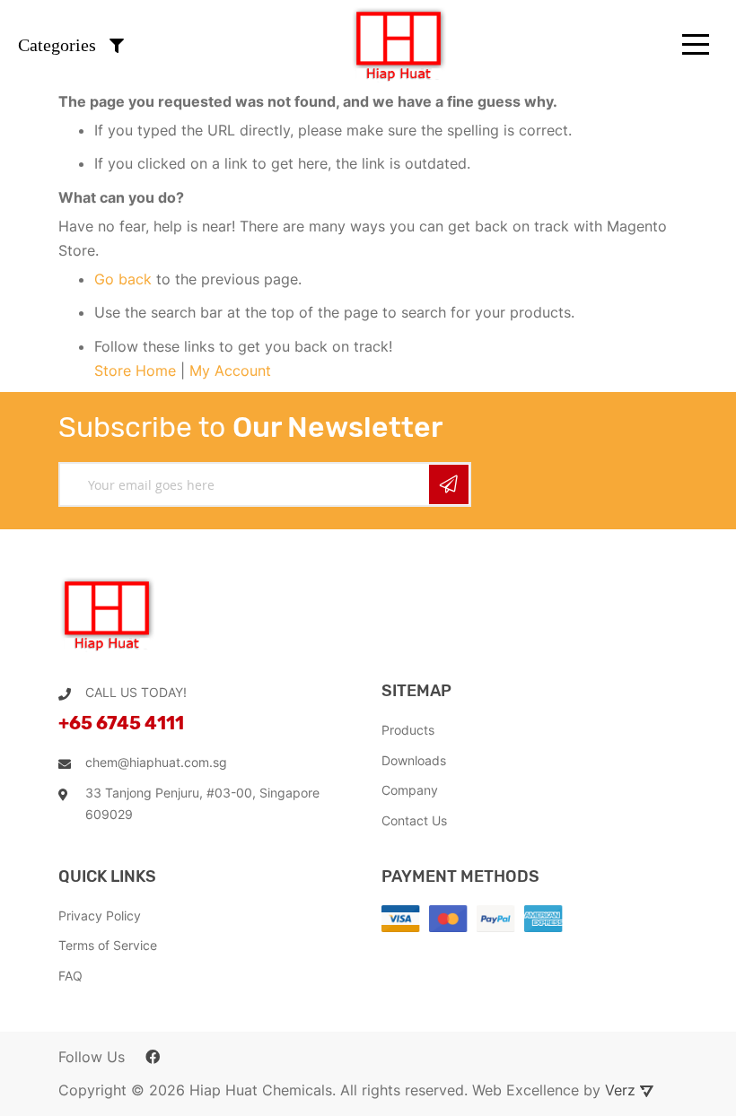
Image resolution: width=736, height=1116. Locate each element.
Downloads (413, 760)
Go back (123, 279)
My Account (230, 370)
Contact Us (414, 820)
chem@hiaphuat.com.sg (156, 762)
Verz (622, 1090)
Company (409, 790)
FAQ (70, 975)
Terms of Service (107, 945)
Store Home (135, 370)
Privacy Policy (99, 915)
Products (407, 729)
